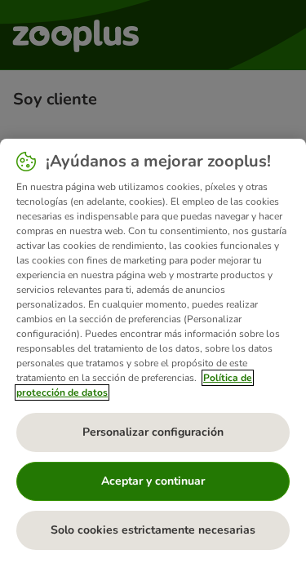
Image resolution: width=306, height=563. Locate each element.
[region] (153, 351)
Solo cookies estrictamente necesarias (153, 530)
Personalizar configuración (153, 432)
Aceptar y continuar (153, 481)
